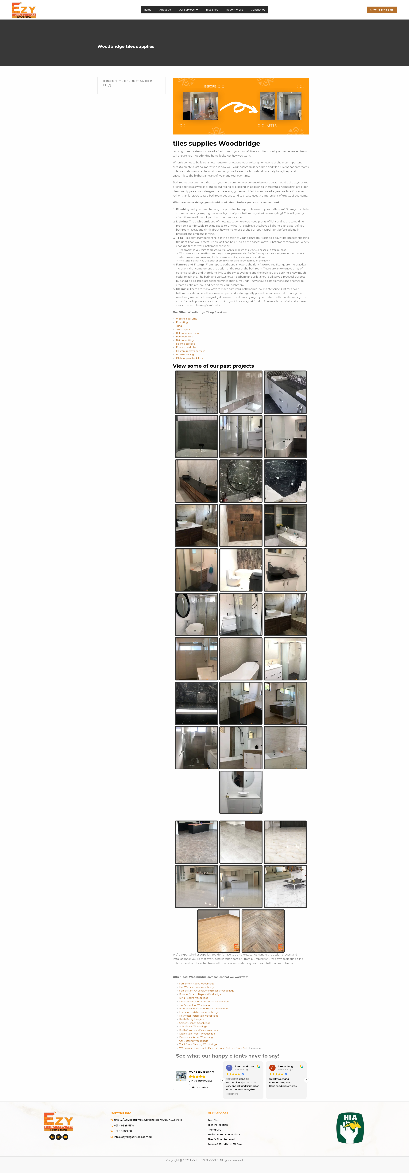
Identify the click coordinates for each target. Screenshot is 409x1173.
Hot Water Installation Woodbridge (198, 1015)
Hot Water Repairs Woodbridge (197, 987)
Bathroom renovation (188, 333)
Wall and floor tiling (186, 318)
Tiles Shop (212, 10)
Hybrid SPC (214, 1130)
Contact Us (258, 10)
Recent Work (234, 10)
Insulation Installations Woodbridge (199, 1012)
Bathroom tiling (185, 340)
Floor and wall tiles (186, 347)
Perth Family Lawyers (191, 1019)
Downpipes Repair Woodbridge (196, 1037)
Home (147, 10)
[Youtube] (65, 1137)
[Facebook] (52, 1137)
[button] (306, 1080)
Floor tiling (182, 322)
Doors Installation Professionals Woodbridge (204, 1001)
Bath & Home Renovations (224, 1134)
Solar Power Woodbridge (193, 1026)
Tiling (179, 325)
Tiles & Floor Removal (221, 1139)
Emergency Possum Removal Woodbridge (203, 1008)
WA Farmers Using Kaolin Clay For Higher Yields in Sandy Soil (213, 1048)
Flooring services (185, 343)
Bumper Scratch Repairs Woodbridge (200, 994)
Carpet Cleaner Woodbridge (194, 1023)
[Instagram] (59, 1137)
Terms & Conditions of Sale (225, 1144)
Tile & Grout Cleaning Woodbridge (198, 1044)
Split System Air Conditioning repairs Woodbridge (206, 990)
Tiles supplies (183, 329)
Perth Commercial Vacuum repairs (198, 1030)
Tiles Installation (218, 1125)
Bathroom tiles (184, 336)
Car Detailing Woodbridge (193, 1040)
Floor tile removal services (190, 351)
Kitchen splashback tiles (189, 358)
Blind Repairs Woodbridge (193, 997)
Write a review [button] (200, 1087)
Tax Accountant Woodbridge (195, 1005)
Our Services (187, 10)
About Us (165, 10)
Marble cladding (185, 354)
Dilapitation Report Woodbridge (197, 1033)
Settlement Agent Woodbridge (196, 983)
